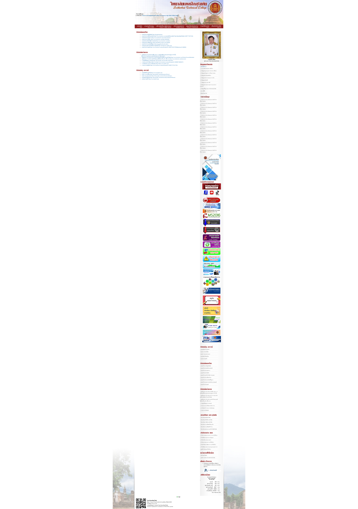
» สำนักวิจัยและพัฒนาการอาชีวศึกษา (208, 444)
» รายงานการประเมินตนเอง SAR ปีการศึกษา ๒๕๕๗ (208, 108)
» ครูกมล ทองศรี (203, 358)
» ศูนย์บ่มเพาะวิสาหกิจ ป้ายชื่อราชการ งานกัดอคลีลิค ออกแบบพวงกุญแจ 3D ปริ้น (209, 392)
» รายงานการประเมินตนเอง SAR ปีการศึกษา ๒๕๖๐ (208, 120)
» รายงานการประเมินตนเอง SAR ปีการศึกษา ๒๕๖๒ (208, 128)
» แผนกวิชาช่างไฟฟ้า (204, 372)
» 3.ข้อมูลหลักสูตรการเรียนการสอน (207, 73)
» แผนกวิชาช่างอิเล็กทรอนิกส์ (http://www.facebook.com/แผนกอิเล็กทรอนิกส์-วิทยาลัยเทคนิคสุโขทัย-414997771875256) (167, 36)
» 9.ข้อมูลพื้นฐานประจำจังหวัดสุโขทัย (208, 88)
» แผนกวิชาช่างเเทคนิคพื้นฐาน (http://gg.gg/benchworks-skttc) (154, 44)
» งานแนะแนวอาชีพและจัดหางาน (207, 405)
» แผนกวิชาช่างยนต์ (204, 384)
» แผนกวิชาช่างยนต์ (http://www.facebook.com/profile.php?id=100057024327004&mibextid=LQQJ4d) (163, 47)
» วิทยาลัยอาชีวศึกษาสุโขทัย (206, 419)
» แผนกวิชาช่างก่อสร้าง (205, 370)
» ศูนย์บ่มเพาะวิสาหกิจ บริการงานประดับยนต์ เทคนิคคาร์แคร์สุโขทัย (209, 396)
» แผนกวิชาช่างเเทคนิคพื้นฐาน (206, 379)
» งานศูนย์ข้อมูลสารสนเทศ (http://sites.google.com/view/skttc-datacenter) (157, 60)
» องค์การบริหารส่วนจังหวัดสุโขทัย (207, 457)
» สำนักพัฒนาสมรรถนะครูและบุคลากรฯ (209, 446)
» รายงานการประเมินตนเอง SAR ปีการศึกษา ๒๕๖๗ (208, 147)
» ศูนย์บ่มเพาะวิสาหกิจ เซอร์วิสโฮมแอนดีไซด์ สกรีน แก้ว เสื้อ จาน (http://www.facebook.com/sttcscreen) (163, 58)
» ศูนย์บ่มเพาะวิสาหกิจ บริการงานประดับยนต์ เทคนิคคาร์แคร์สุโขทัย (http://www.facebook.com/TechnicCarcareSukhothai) (167, 57)
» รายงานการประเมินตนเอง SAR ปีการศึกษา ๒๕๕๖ (208, 104)
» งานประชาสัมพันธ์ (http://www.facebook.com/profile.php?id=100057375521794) (159, 65)
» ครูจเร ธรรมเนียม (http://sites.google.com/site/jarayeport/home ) (155, 74)
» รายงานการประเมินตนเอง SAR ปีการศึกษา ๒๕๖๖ (208, 143)
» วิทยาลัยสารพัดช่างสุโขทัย (206, 422)
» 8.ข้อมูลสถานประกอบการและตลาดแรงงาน (208, 85)
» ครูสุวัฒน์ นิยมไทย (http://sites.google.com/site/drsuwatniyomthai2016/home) (158, 77)
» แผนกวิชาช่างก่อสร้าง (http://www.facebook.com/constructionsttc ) (156, 37)
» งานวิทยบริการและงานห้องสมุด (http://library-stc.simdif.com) (155, 63)
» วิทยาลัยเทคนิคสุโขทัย (205, 417)
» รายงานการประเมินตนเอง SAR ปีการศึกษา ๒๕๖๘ (208, 151)
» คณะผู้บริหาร (203, 66)
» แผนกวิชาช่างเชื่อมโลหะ (205, 377)
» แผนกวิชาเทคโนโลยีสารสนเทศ (207, 375)
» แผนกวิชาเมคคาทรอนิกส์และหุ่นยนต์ (208, 382)
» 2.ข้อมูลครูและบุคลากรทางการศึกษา (208, 70)
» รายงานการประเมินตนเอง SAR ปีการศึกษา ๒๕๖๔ (208, 135)
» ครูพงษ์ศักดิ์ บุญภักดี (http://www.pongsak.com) (151, 72)
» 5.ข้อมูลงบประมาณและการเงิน (207, 77)
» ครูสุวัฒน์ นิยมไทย (204, 356)
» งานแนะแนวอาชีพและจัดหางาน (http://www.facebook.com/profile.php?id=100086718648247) (162, 62)
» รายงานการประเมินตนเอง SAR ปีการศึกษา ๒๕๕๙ (208, 116)
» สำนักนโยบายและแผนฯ (205, 439)
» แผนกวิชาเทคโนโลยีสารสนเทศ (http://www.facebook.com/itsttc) (155, 40)
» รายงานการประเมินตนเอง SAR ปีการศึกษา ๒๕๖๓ (208, 131)
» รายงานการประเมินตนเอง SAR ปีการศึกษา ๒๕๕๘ (208, 112)
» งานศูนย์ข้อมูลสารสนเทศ (206, 403)
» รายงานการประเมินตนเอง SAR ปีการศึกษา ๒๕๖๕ (208, 139)
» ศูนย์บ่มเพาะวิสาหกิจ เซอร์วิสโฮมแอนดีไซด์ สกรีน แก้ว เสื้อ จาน (209, 400)
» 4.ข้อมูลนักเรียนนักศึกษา (205, 75)
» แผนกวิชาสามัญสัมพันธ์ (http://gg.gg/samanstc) (151, 34)
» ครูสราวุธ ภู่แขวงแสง (205, 354)
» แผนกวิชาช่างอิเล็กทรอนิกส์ (206, 368)
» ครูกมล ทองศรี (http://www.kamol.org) (150, 79)
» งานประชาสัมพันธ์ (204, 410)
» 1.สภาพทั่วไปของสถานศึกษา (206, 68)
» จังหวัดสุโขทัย (203, 455)
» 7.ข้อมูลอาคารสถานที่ (205, 82)
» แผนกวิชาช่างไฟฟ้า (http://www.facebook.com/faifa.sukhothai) (155, 39)
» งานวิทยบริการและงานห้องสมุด (207, 408)
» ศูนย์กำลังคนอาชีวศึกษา (205, 449)
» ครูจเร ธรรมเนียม (204, 351)
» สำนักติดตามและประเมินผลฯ (206, 437)
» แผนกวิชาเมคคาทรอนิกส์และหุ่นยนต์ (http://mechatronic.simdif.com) (156, 45)
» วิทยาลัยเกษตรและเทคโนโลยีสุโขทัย (208, 429)
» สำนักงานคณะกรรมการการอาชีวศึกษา (209, 435)
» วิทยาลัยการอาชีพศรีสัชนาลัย (206, 424)
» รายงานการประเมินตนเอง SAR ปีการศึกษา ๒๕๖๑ (208, 124)
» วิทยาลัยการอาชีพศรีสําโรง (206, 426)
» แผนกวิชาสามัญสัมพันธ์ (205, 365)
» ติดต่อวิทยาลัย (203, 93)
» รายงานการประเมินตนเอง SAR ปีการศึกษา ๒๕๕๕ (208, 100)
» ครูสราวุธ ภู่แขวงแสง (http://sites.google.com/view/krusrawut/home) (156, 75)
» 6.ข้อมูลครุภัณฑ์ (204, 80)
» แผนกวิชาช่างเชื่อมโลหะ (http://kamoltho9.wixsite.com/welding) (155, 42)
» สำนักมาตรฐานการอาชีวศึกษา (207, 442)
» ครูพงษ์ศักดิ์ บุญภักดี (204, 349)
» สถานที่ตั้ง (202, 91)
